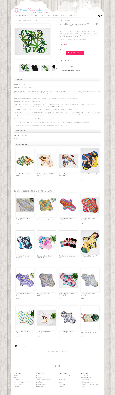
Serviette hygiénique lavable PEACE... (66, 219)
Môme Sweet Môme (23, 135)
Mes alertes (61, 386)
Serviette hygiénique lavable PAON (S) (88, 219)
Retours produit (62, 377)
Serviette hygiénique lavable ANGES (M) (66, 174)
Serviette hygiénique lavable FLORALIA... (23, 257)
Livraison (38, 375)
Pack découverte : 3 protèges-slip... (67, 257)
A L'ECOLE (55, 15)
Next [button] (56, 68)
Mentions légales (40, 377)
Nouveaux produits (40, 384)
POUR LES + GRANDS (42, 15)
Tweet (65, 60)
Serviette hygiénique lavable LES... (46, 220)
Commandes (62, 379)
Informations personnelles (65, 375)
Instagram (59, 366)
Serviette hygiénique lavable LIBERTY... (44, 294)
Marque (16, 136)
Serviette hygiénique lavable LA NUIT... (24, 294)
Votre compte (63, 373)
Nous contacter (40, 386)
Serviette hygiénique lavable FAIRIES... (44, 332)
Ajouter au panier (75, 53)
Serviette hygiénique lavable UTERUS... (23, 332)
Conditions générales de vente (43, 379)
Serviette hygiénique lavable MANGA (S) (44, 257)
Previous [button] (13, 68)
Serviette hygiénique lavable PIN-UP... (90, 174)
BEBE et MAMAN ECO (68, 15)
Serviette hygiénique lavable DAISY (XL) (23, 219)
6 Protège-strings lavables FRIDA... (23, 174)
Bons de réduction (63, 384)
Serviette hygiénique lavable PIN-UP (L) (90, 257)
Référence (17, 139)
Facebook (55, 366)
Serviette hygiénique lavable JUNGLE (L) (66, 294)
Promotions (39, 382)
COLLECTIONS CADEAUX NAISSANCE (22, 381)
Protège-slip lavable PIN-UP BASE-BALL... (45, 174)
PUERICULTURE (28, 15)
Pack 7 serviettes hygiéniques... (89, 333)
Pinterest (69, 60)
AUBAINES (16, 386)
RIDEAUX (17, 15)
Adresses (61, 382)
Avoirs (60, 381)
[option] (35, 41)
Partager (61, 60)
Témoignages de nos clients (42, 381)
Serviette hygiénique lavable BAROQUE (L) (66, 332)
